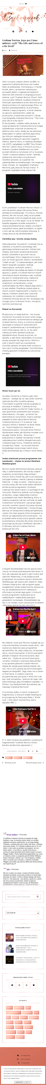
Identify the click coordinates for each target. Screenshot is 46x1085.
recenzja (18, 757)
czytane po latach (13, 1012)
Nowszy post (10, 763)
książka (8, 757)
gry (8, 1017)
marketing (34, 1017)
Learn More (19, 1082)
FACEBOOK (25, 1055)
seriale (20, 1032)
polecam (19, 1027)
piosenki (10, 1027)
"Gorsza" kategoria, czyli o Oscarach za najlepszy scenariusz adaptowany (27, 960)
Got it (28, 1082)
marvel (9, 1022)
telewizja (27, 757)
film (36, 1012)
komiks (15, 1017)
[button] (23, 3)
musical (18, 1022)
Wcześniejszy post (34, 763)
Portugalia (19, 1007)
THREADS (25, 1063)
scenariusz (11, 1032)
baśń (28, 1007)
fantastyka (27, 1012)
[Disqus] (23, 802)
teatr (29, 1032)
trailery (20, 1037)
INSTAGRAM (25, 1059)
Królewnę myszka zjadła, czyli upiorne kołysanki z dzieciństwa (27, 938)
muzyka (27, 1022)
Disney (9, 1007)
